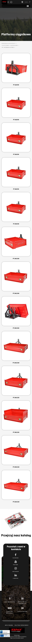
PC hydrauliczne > (8, 47)
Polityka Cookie (17, 635)
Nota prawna (9, 625)
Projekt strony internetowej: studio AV (17, 638)
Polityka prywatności (22, 625)
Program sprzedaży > (9, 43)
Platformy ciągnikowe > (10, 45)
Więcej (16, 69)
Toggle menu (28, 6)
